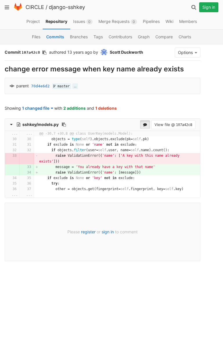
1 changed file (35, 108)
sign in (108, 231)
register (88, 231)
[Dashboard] (18, 9)
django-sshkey (67, 7)
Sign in (208, 7)
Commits (55, 36)
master (62, 86)
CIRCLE (35, 7)
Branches (79, 36)
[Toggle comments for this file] (145, 124)
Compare (164, 36)
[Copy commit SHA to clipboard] (44, 52)
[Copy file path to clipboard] (63, 124)
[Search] (193, 7)
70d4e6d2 (40, 86)
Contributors (120, 36)
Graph (144, 36)
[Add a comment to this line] (5, 139)
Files (36, 36)
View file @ (173, 124)
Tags (98, 36)
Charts (185, 36)
